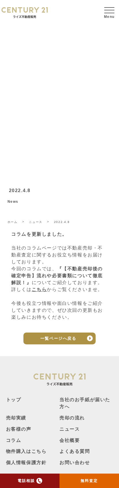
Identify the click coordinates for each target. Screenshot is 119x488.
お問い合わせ (75, 462)
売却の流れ (72, 417)
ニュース (70, 429)
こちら (39, 289)
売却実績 (16, 417)
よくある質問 (75, 451)
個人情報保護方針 (26, 462)
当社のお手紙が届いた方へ (85, 403)
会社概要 (70, 440)
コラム (13, 440)
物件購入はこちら (26, 451)
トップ (13, 399)
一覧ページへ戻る (58, 338)
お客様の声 (18, 429)
